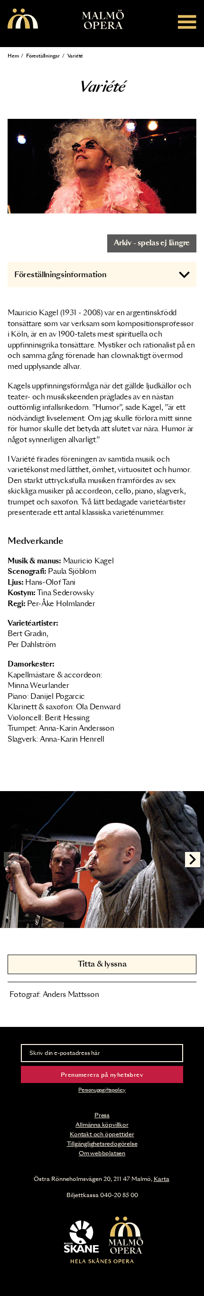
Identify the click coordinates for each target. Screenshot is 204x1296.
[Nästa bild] (192, 859)
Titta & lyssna (102, 964)
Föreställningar (43, 56)
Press (102, 1115)
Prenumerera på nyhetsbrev (102, 1075)
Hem (13, 56)
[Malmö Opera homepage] (23, 19)
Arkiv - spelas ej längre (152, 243)
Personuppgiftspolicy (102, 1090)
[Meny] (187, 21)
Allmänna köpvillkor (101, 1125)
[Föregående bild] (11, 859)
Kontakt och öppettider (102, 1134)
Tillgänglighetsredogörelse (102, 1144)
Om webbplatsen (102, 1153)
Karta (161, 1179)
